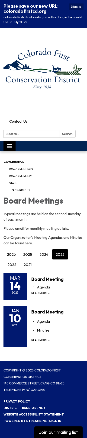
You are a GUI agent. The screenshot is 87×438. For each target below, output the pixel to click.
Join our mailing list (58, 432)
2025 (27, 254)
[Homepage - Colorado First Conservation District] (43, 73)
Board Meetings (21, 169)
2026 (11, 254)
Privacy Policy (16, 401)
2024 (43, 254)
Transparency (19, 190)
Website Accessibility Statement (33, 414)
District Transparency (24, 408)
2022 (11, 264)
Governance (13, 161)
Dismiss (76, 6)
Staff (13, 183)
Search (67, 134)
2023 (60, 254)
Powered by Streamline (25, 421)
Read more (40, 293)
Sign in (55, 421)
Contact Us (18, 121)
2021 (28, 264)
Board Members (20, 176)
